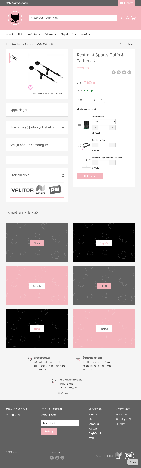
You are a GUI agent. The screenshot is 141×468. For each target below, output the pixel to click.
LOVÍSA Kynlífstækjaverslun (17, 3)
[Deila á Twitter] (124, 72)
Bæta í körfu (89, 175)
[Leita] (120, 18)
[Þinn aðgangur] (127, 17)
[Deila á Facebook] (114, 72)
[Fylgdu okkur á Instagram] (57, 458)
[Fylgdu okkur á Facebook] (52, 458)
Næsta (130, 44)
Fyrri (121, 44)
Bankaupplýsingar (14, 414)
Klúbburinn (128, 3)
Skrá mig (49, 431)
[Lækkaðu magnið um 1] (87, 100)
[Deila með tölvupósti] (129, 72)
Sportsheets (17, 44)
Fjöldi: (79, 99)
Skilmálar (120, 423)
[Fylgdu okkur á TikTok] (62, 458)
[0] (133, 18)
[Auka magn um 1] (102, 100)
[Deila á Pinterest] (119, 72)
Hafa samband (122, 414)
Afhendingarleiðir (123, 419)
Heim (8, 44)
